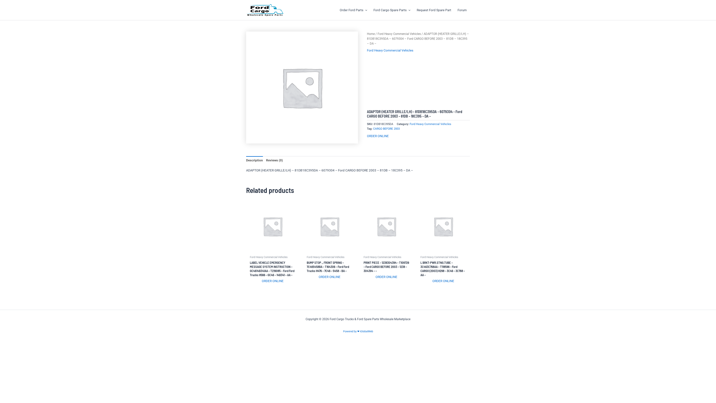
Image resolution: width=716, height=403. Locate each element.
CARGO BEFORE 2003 (386, 128)
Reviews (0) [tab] (274, 160)
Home (371, 34)
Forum (462, 10)
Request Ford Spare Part (434, 10)
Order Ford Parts (351, 10)
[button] (365, 10)
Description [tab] (254, 160)
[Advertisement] (418, 81)
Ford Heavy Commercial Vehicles (399, 34)
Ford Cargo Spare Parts (390, 10)
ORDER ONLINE (378, 136)
